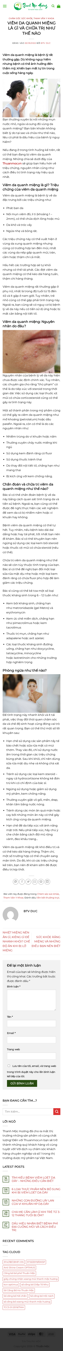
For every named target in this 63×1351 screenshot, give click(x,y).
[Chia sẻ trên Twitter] (28, 882)
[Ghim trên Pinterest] (41, 882)
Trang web (13, 1049)
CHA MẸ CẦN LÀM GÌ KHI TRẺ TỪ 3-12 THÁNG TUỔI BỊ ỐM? (36, 1213)
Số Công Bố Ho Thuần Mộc (19, 1290)
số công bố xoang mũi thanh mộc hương (27, 1301)
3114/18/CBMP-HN (14, 1262)
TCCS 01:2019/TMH (14, 1307)
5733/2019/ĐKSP (36, 1262)
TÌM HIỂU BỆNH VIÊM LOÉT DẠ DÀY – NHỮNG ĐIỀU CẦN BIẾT (33, 1179)
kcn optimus (11, 1284)
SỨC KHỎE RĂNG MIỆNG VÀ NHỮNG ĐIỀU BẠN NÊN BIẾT (46, 941)
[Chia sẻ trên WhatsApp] (16, 882)
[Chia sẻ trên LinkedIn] (47, 882)
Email (11, 1033)
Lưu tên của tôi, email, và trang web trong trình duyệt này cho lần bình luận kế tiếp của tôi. (31, 1071)
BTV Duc (46, 43)
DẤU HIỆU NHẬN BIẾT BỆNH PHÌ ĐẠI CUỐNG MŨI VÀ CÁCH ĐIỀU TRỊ (35, 1227)
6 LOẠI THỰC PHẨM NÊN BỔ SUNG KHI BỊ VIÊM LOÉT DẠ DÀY (36, 1190)
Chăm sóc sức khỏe (21, 18)
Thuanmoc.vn (12, 163)
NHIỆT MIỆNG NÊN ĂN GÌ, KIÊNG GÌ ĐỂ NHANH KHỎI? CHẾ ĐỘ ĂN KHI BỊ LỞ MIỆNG (16, 941)
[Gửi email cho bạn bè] (35, 882)
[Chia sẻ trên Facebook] (22, 882)
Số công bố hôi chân (15, 1296)
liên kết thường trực (48, 897)
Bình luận (13, 986)
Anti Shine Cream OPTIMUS (19, 1267)
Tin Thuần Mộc (31, 1341)
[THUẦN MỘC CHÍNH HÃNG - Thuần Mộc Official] (31, 6)
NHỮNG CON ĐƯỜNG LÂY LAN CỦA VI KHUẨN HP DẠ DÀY (33, 1202)
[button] (5, 6)
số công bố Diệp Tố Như (34, 1284)
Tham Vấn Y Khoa (44, 18)
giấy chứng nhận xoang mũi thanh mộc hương (31, 1279)
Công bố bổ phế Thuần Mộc (19, 1273)
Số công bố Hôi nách (42, 1296)
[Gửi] (56, 1111)
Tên (10, 1016)
